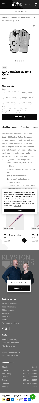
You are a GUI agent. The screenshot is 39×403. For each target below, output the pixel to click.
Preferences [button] (17, 206)
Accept (20, 210)
